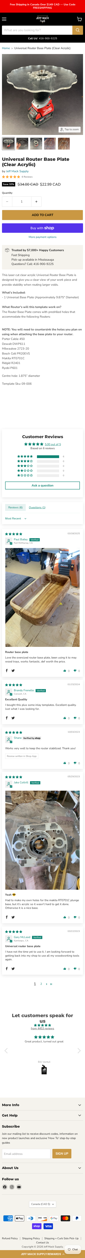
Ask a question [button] (42, 485)
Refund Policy (10, 1238)
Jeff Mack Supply (17, 171)
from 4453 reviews (42, 1028)
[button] (42, 1254)
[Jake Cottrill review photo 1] (42, 840)
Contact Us (42, 1242)
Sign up (62, 1153)
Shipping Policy (31, 1238)
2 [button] (41, 984)
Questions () (37, 507)
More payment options (43, 237)
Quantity (7, 193)
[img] (13, 534)
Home (6, 48)
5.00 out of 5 (53, 444)
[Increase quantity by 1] (36, 201)
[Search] (77, 30)
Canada (40, 1204)
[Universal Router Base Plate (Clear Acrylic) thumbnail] (8, 143)
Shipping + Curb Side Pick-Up (61, 1238)
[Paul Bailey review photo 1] (42, 597)
